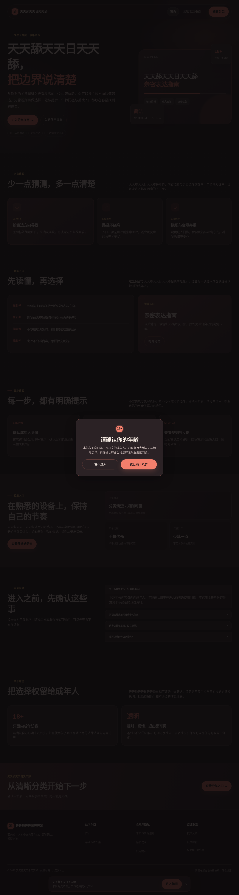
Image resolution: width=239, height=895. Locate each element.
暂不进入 (100, 464)
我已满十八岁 (139, 464)
